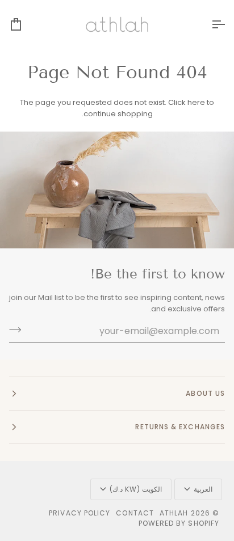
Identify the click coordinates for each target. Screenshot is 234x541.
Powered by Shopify (179, 523)
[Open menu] (208, 24)
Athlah (174, 513)
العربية (203, 489)
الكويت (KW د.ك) (136, 489)
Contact (135, 513)
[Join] (18, 329)
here (196, 102)
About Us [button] (205, 393)
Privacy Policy (79, 513)
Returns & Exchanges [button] (180, 427)
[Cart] (26, 24)
